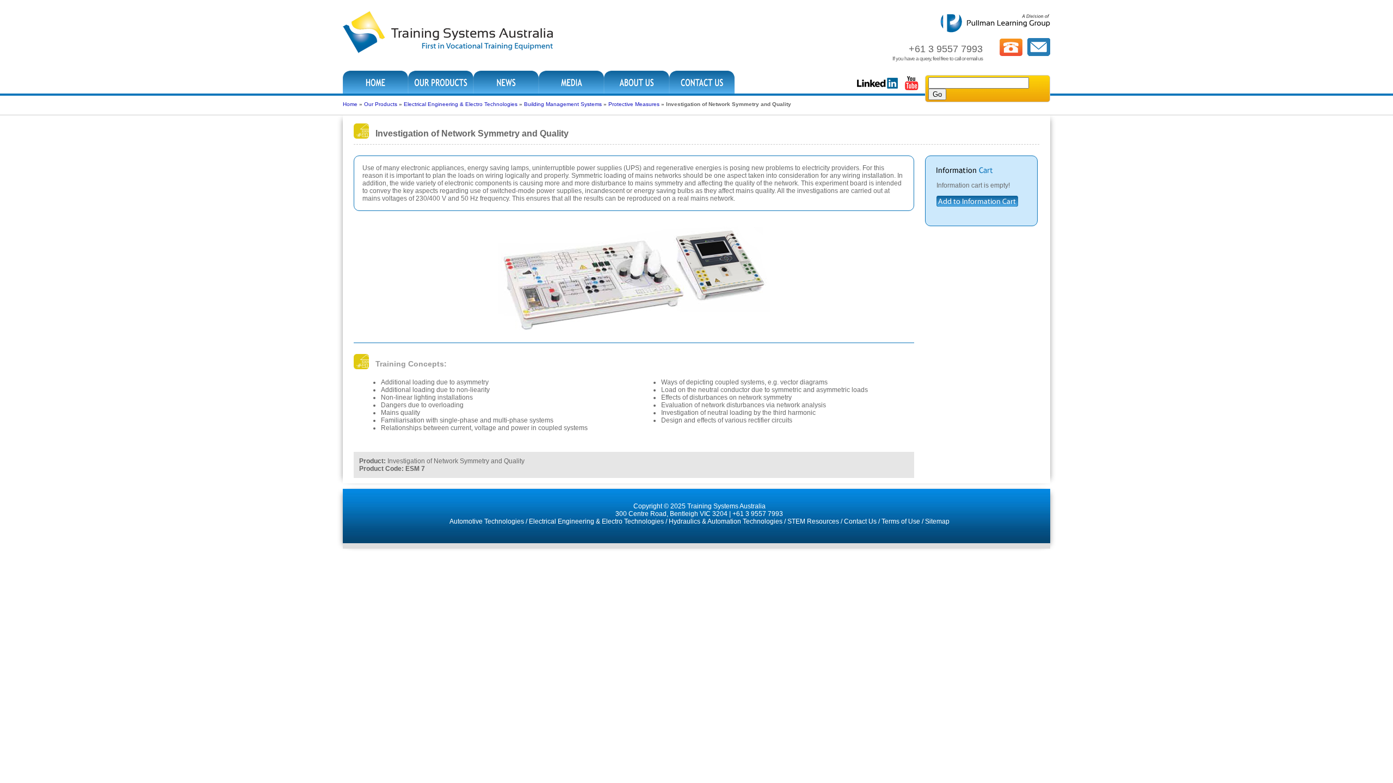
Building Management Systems (563, 104)
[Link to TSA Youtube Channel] (911, 89)
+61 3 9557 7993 (757, 514)
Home (350, 104)
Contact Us (860, 521)
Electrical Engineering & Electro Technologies (460, 104)
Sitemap (937, 521)
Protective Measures (633, 104)
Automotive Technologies (486, 521)
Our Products (380, 104)
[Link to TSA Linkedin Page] (877, 89)
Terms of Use (901, 521)
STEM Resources (813, 521)
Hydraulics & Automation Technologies (725, 521)
